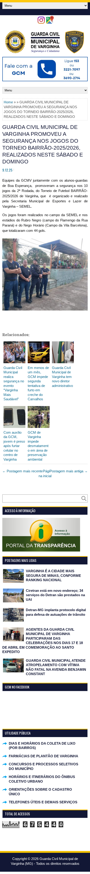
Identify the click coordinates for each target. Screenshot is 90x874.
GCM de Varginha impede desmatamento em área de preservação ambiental (38, 445)
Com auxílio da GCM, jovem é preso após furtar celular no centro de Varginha (14, 445)
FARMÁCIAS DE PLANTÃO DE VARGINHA (43, 756)
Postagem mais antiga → (69, 471)
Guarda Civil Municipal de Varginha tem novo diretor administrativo (62, 377)
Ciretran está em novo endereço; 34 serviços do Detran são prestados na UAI (55, 595)
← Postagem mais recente (22, 471)
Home (8, 102)
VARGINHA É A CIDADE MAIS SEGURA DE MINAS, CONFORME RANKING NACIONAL (53, 575)
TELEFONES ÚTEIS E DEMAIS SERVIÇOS (43, 802)
